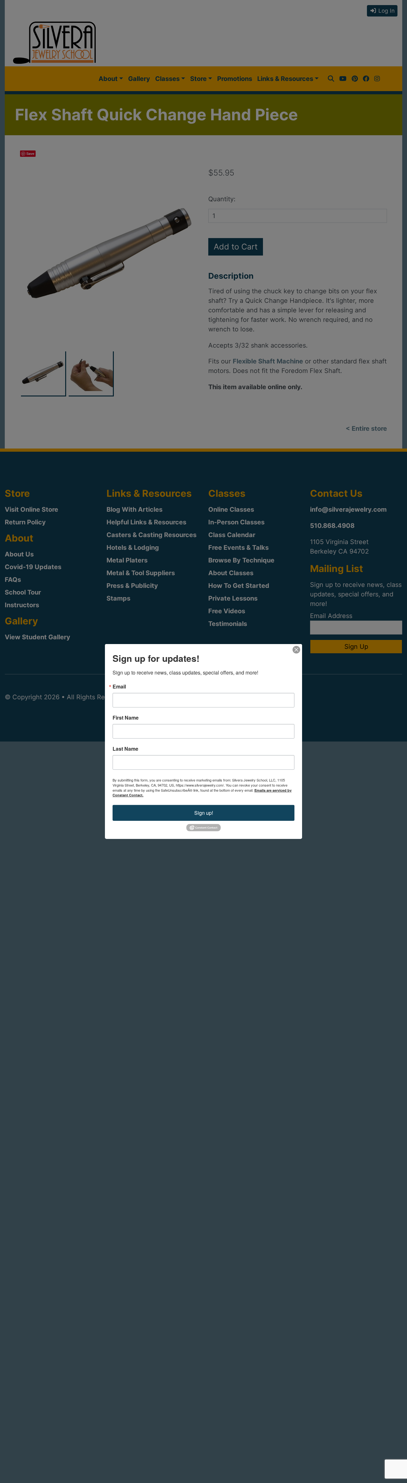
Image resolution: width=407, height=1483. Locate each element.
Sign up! (203, 812)
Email (119, 686)
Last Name (125, 748)
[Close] (296, 650)
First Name (126, 717)
